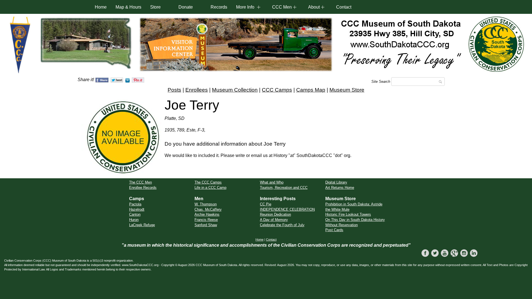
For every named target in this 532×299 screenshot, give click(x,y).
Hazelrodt (136, 209)
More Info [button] (245, 7)
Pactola (135, 204)
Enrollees (196, 90)
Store (155, 7)
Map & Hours (128, 7)
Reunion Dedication (275, 214)
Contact (343, 7)
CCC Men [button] (282, 7)
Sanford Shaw (206, 225)
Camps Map (310, 90)
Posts (174, 90)
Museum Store (346, 90)
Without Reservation (341, 225)
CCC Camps (277, 90)
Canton (134, 214)
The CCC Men (140, 182)
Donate (185, 7)
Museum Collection (235, 90)
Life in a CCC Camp (210, 187)
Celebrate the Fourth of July (282, 225)
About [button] (314, 7)
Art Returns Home (339, 187)
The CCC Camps (208, 182)
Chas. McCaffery (208, 209)
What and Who (271, 182)
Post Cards (334, 230)
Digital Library (336, 182)
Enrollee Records (143, 187)
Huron (134, 220)
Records (219, 7)
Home (101, 7)
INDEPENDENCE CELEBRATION (287, 209)
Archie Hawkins (207, 214)
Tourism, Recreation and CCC (284, 187)
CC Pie (265, 204)
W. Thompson (206, 204)
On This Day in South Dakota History (355, 220)
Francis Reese (206, 220)
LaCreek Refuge (142, 225)
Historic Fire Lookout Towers (348, 214)
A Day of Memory (274, 220)
